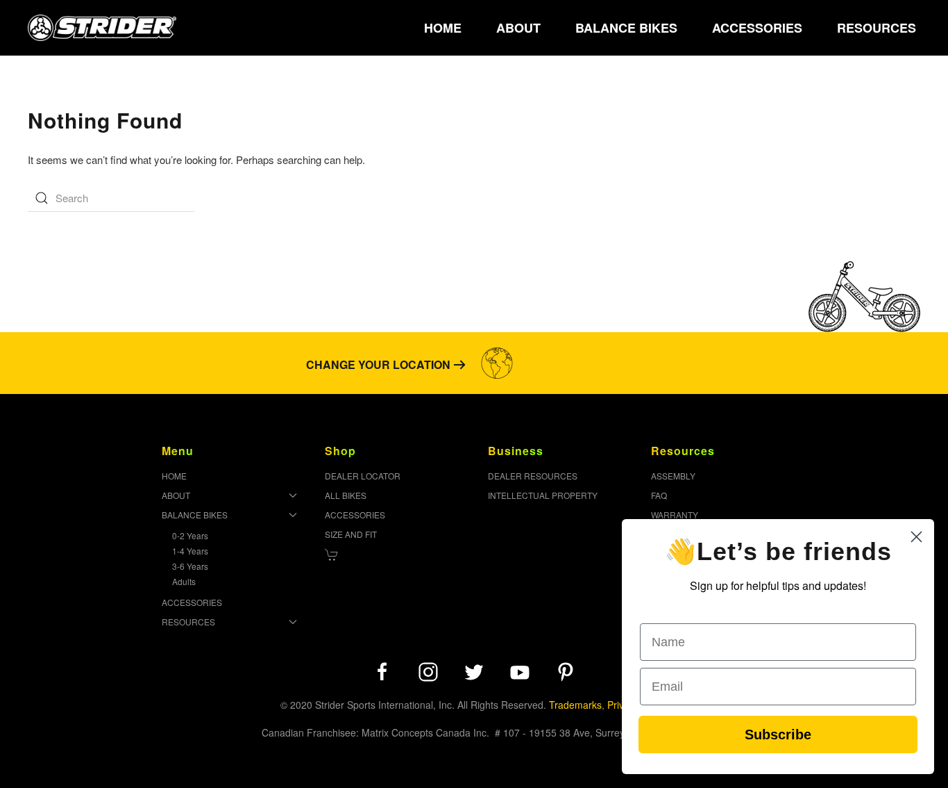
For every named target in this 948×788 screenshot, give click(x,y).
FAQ (659, 495)
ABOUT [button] (518, 28)
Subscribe (778, 734)
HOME (443, 28)
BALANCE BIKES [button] (626, 28)
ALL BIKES (345, 495)
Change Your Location (378, 364)
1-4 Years (190, 551)
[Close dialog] (916, 537)
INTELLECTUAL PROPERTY (543, 495)
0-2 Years (190, 535)
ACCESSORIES (757, 28)
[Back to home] (102, 28)
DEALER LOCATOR (362, 476)
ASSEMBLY (673, 476)
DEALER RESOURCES (532, 476)
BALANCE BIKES (195, 514)
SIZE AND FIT (351, 534)
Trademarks (575, 705)
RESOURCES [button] (876, 28)
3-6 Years (190, 566)
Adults (184, 581)
